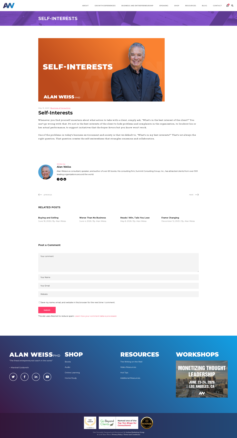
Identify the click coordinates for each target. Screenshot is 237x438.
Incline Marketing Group (135, 432)
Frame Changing (170, 218)
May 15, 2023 (43, 108)
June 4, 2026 (85, 221)
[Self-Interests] (45, 172)
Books (68, 362)
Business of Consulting (60, 108)
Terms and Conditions (132, 434)
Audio (67, 367)
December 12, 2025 (170, 221)
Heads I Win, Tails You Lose (135, 218)
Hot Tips (124, 372)
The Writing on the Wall (131, 362)
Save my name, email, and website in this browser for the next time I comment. (78, 302)
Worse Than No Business (92, 218)
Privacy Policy (117, 434)
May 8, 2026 (125, 221)
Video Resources (128, 367)
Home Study (71, 378)
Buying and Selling (48, 218)
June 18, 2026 (44, 221)
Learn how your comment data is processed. (96, 316)
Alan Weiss (61, 221)
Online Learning (72, 372)
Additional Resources (130, 378)
